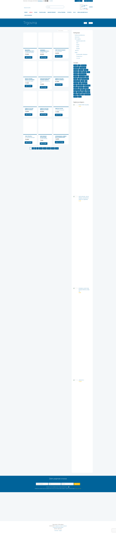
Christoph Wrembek (30, 137)
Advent (75, 65)
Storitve (69, 12)
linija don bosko (81, 76)
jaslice (80, 72)
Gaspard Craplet (29, 81)
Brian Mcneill (84, 65)
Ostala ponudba (61, 12)
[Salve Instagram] (44, 1)
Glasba (77, 44)
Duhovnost (77, 37)
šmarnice (75, 96)
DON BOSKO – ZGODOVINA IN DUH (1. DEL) (44, 51)
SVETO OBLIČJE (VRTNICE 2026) (43, 137)
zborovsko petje (87, 94)
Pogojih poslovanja (78, 488)
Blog (74, 12)
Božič (79, 65)
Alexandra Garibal (30, 52)
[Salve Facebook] (46, 1)
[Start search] (63, 7)
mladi (79, 78)
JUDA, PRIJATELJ (28, 136)
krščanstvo (76, 76)
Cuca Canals (59, 51)
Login (91, 0)
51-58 (57, 148)
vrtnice (75, 94)
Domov (25, 12)
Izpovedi (78, 58)
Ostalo (77, 46)
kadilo (88, 72)
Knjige (35, 12)
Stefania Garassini (60, 110)
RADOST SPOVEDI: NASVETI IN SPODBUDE (29, 79)
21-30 (45, 148)
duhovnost (81, 69)
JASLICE (77, 50)
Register (86, 0)
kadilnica (84, 72)
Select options (59, 142)
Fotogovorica (79, 56)
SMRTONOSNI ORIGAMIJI (60, 50)
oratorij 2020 (85, 83)
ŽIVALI (80, 96)
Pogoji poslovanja (56, 527)
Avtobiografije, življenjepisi (81, 54)
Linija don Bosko (28, 15)
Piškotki (61, 527)
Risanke (78, 48)
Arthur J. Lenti (44, 52)
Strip (75, 92)
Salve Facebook (64, 525)
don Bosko (75, 69)
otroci (75, 85)
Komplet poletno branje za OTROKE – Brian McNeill (44, 109)
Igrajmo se (75, 72)
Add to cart (28, 57)
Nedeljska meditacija (83, 12)
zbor (82, 94)
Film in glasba (42, 12)
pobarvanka (76, 87)
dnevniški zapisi (82, 67)
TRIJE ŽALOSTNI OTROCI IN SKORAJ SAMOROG (45, 79)
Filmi (77, 42)
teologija (88, 92)
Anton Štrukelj (44, 138)
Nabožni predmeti (52, 12)
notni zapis (76, 83)
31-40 (49, 148)
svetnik (84, 92)
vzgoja (79, 94)
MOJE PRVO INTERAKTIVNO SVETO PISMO (29, 51)
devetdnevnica (76, 67)
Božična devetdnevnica (80, 35)
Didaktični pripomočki (80, 40)
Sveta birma (79, 92)
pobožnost (81, 87)
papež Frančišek (87, 85)
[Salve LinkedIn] (47, 1)
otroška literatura (80, 85)
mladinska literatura (85, 78)
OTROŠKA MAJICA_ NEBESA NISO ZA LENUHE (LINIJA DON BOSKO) (60, 137)
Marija (87, 76)
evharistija (86, 69)
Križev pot (75, 74)
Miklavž (75, 78)
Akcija (30, 12)
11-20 (41, 148)
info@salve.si (57, 525)
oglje (80, 83)
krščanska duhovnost (82, 74)
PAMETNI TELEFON (59, 108)
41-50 (53, 148)
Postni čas (86, 87)
